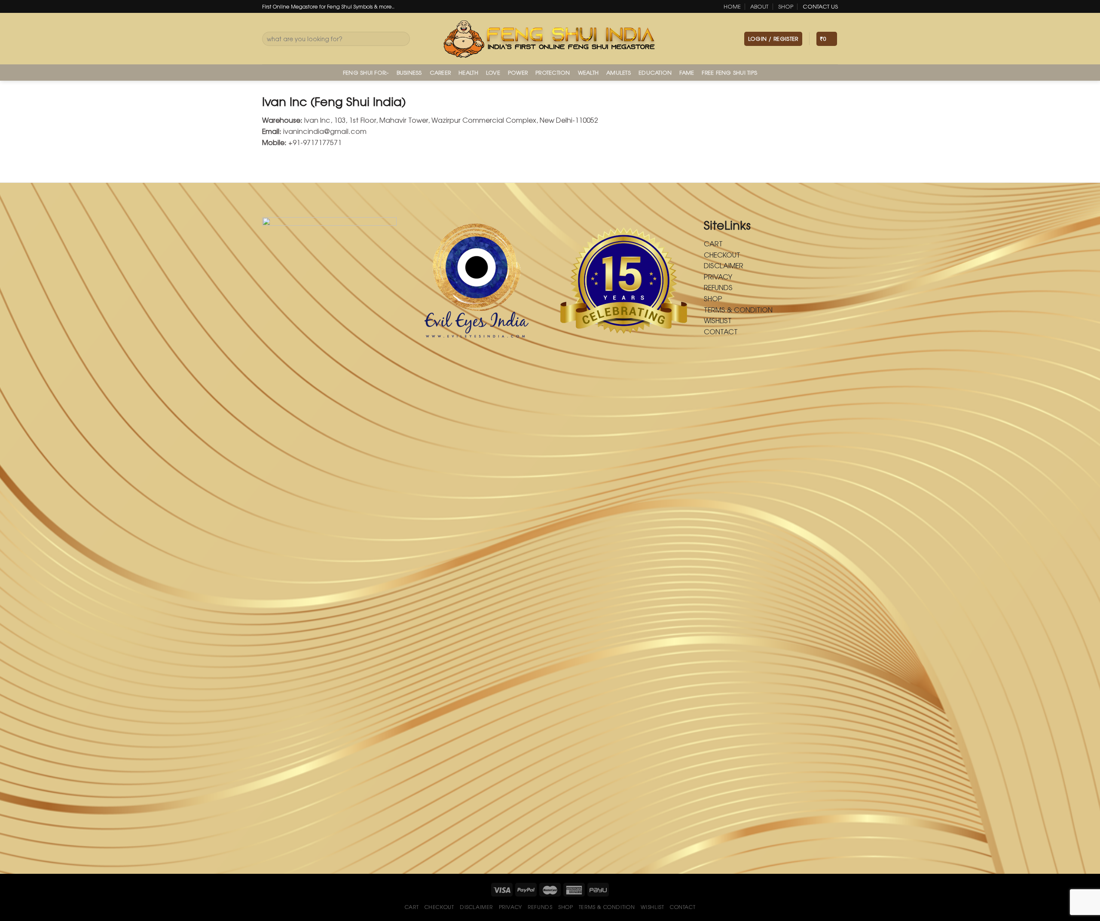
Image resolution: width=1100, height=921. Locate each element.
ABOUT (759, 6)
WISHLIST (718, 320)
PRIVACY (718, 276)
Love (493, 72)
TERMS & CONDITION (738, 309)
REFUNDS (718, 287)
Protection (552, 72)
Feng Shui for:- (366, 72)
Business (409, 72)
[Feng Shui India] (550, 39)
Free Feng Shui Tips (729, 72)
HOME (732, 6)
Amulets (618, 72)
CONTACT (721, 331)
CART (713, 243)
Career (440, 72)
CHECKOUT (722, 254)
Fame (686, 72)
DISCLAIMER (723, 265)
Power (518, 72)
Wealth (588, 72)
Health (468, 72)
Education (655, 72)
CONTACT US (820, 6)
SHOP (785, 6)
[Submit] (402, 39)
